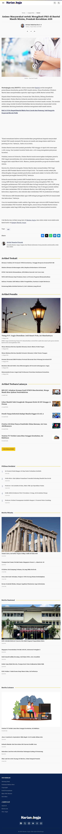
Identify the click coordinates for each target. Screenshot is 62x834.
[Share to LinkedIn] (54, 235)
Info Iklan (4, 796)
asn (8, 229)
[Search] (54, 2)
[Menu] (3, 3)
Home (23, 12)
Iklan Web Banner (7, 793)
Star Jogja (5, 811)
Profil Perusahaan (7, 790)
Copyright (5, 787)
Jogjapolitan (30, 12)
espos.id (4, 805)
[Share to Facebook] (42, 235)
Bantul (37, 87)
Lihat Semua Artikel (8, 449)
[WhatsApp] (41, 823)
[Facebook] (21, 823)
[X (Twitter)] (25, 823)
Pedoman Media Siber (8, 784)
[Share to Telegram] (58, 235)
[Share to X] (46, 235)
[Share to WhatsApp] (50, 235)
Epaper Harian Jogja (18, 222)
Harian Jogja (31, 220)
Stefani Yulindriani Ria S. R (34, 24)
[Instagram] (29, 823)
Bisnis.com (5, 808)
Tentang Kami (6, 781)
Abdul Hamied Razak (15, 242)
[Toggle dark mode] (58, 2)
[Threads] (37, 823)
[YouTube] (33, 823)
